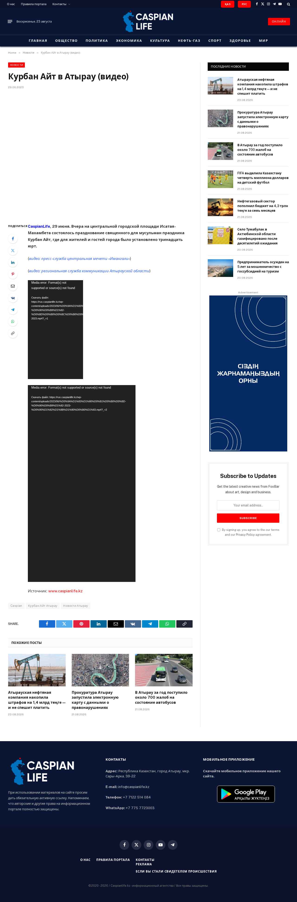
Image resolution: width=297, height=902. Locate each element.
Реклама (144, 864)
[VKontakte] (12, 297)
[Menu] (10, 22)
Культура (160, 40)
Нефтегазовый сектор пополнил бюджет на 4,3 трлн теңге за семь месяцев (262, 205)
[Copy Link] (12, 333)
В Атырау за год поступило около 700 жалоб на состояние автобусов (161, 697)
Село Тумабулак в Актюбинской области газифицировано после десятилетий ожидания (257, 236)
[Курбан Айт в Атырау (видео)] (100, 155)
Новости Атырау (75, 605)
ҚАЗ (227, 4)
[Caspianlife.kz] (148, 21)
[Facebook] (12, 238)
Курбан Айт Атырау (43, 605)
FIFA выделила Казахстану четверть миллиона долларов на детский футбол (263, 177)
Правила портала (33, 4)
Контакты (59, 4)
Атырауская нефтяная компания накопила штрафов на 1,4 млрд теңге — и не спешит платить (36, 700)
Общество (66, 40)
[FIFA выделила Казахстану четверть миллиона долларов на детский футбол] (220, 179)
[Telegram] (12, 309)
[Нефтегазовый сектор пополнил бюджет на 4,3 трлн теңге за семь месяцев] (220, 207)
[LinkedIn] (12, 262)
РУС (244, 4)
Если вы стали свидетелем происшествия (176, 871)
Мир (263, 40)
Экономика (129, 40)
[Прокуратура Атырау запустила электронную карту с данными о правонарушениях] (100, 670)
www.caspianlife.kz (65, 591)
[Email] (12, 286)
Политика (97, 40)
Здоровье (240, 40)
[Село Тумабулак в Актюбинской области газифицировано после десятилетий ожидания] (220, 235)
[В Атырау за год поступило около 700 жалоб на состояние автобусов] (164, 670)
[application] (55, 329)
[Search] (288, 4)
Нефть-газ (189, 40)
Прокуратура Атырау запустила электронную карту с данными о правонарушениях (95, 700)
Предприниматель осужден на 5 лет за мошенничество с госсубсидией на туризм (263, 266)
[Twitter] (12, 250)
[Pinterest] (12, 274)
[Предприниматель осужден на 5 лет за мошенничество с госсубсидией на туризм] (220, 268)
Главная (38, 40)
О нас (11, 4)
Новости (16, 65)
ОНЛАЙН (279, 21)
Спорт (215, 40)
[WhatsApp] (12, 321)
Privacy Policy (245, 534)
